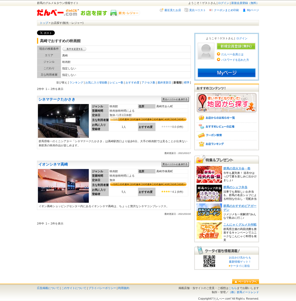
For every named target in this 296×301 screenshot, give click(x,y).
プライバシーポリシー (102, 288)
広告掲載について (48, 288)
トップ (44, 23)
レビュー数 (116, 82)
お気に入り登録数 (96, 82)
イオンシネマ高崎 (53, 164)
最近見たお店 (172, 10)
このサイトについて (73, 288)
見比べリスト (197, 10)
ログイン (223, 3)
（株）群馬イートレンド (243, 292)
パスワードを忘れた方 (235, 59)
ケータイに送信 (239, 265)
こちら (232, 288)
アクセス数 (148, 82)
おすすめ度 (132, 82)
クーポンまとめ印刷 (226, 10)
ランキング (76, 82)
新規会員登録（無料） (245, 3)
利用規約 (123, 288)
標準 (186, 82)
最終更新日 (164, 82)
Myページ (253, 10)
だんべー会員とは (232, 54)
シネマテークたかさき (56, 99)
